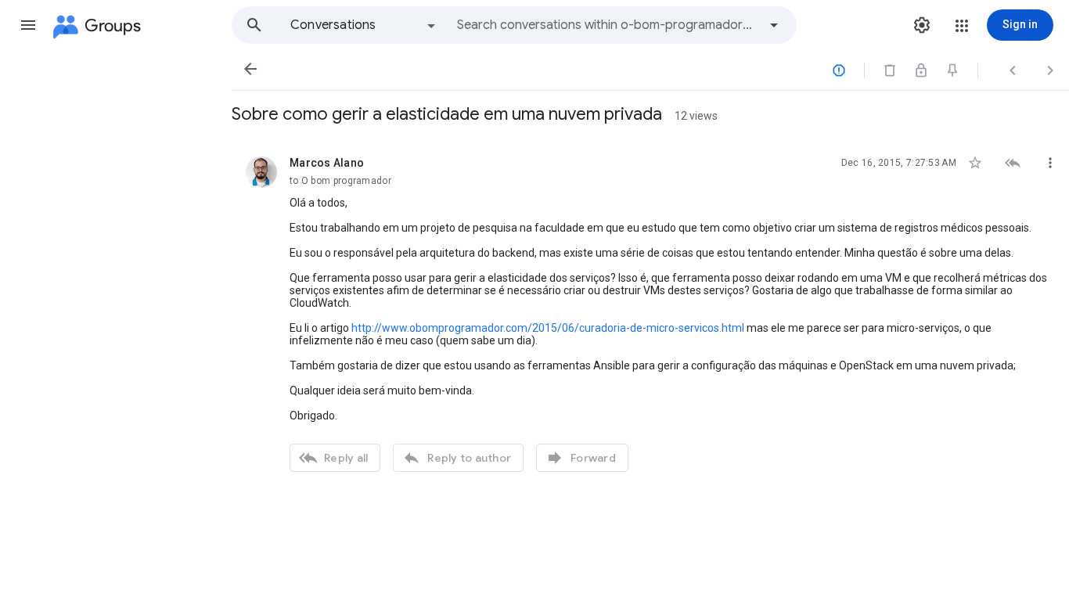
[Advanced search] (774, 25)
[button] (28, 25)
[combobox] (607, 25)
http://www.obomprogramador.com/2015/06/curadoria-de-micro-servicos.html (547, 328)
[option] (364, 25)
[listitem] (650, 312)
